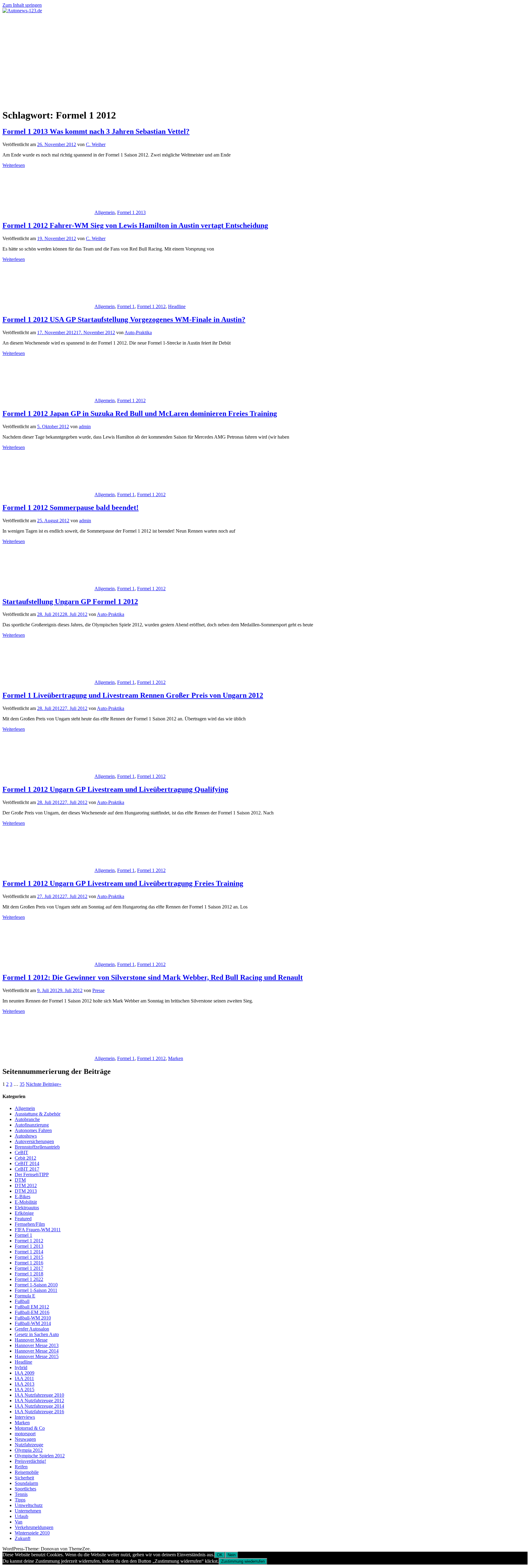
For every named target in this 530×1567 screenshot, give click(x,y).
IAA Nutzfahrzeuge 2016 (39, 1411)
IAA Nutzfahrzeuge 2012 (39, 1400)
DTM (20, 1180)
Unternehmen (28, 1510)
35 (22, 1084)
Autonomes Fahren (33, 1130)
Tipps (20, 1499)
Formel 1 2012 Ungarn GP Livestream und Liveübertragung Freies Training (122, 883)
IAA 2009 (24, 1373)
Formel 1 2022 (29, 1279)
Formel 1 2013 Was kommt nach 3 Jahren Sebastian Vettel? (96, 131)
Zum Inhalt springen (22, 5)
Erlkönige (24, 1213)
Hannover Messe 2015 (37, 1356)
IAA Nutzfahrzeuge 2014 (39, 1406)
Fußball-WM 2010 (33, 1317)
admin (85, 426)
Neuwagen (25, 1439)
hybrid (21, 1367)
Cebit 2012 (25, 1158)
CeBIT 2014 (27, 1163)
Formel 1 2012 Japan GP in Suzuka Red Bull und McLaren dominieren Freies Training (139, 413)
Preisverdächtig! (30, 1461)
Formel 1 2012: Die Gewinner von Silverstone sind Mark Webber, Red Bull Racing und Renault (152, 977)
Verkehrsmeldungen (34, 1527)
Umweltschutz (29, 1505)
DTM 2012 (26, 1185)
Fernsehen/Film (30, 1224)
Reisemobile (27, 1472)
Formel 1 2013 (131, 212)
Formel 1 (126, 306)
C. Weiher (96, 144)
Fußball (22, 1301)
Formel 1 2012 (151, 306)
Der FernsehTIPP (32, 1174)
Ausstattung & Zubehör (37, 1113)
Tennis (21, 1494)
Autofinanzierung (32, 1124)
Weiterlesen (13, 165)
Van (18, 1521)
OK (220, 1555)
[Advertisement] (265, 59)
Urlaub (21, 1516)
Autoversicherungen (34, 1141)
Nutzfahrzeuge (29, 1444)
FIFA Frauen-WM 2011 (38, 1229)
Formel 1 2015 (29, 1257)
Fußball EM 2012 (32, 1306)
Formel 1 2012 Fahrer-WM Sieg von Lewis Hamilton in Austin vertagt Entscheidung (135, 225)
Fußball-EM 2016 (32, 1312)
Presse (98, 990)
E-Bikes (22, 1196)
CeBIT (21, 1152)
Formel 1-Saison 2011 (36, 1290)
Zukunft (22, 1538)
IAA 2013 (24, 1384)
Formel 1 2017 (29, 1268)
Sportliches (25, 1488)
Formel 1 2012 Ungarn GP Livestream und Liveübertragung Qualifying (115, 789)
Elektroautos (27, 1207)
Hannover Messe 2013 (37, 1345)
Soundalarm (26, 1483)
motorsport (25, 1433)
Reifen (21, 1466)
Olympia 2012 (29, 1450)
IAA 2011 (24, 1378)
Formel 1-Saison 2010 (36, 1284)
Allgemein (104, 212)
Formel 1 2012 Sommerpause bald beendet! (70, 508)
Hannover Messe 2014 (37, 1351)
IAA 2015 (24, 1389)
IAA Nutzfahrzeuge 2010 (39, 1395)
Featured (23, 1218)
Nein (232, 1555)
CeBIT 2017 (27, 1169)
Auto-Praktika (138, 332)
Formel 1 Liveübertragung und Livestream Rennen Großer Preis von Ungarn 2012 (132, 695)
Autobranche (27, 1119)
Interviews (25, 1417)
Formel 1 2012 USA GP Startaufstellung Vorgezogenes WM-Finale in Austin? (123, 319)
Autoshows (26, 1135)
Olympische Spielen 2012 (40, 1455)
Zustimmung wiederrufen (243, 1561)
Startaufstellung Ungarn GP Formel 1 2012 (70, 602)
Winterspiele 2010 (32, 1532)
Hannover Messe (31, 1339)
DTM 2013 (26, 1191)
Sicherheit (24, 1477)
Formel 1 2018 (29, 1273)
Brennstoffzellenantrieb (37, 1147)
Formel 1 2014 (29, 1251)
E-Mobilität (26, 1202)
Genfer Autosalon (32, 1328)
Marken (175, 1058)
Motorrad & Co (30, 1428)
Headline (177, 306)
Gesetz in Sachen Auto (37, 1334)
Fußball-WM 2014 (33, 1323)
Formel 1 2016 (29, 1262)
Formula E (25, 1295)
